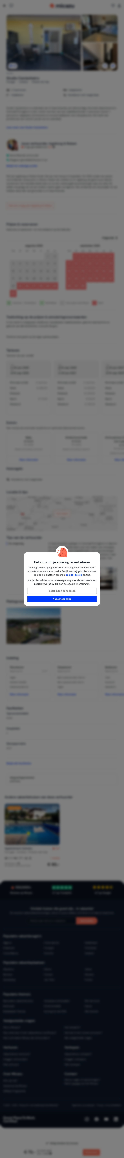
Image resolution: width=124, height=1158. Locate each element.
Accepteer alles (62, 599)
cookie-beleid (74, 574)
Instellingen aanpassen (62, 590)
